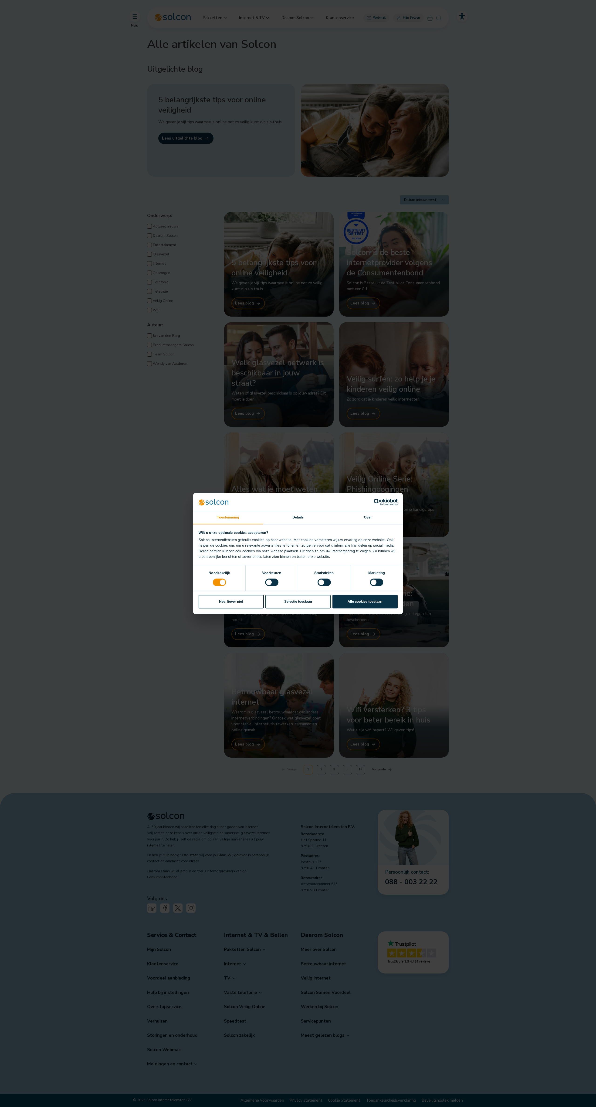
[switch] (271, 582)
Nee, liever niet (231, 602)
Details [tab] (298, 517)
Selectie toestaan (298, 602)
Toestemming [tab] (228, 517)
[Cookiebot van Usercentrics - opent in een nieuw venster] (377, 501)
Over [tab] (368, 517)
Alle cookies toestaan (365, 602)
